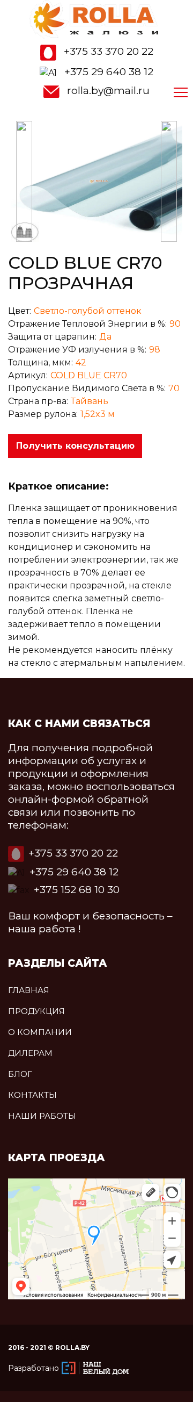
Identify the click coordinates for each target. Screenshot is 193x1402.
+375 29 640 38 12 (108, 72)
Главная (28, 990)
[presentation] (24, 181)
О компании (40, 1032)
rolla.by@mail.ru (108, 90)
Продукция (36, 1011)
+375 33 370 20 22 (108, 51)
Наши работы (42, 1116)
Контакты (32, 1095)
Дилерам (30, 1053)
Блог (20, 1074)
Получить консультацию (75, 446)
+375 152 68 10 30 (77, 889)
